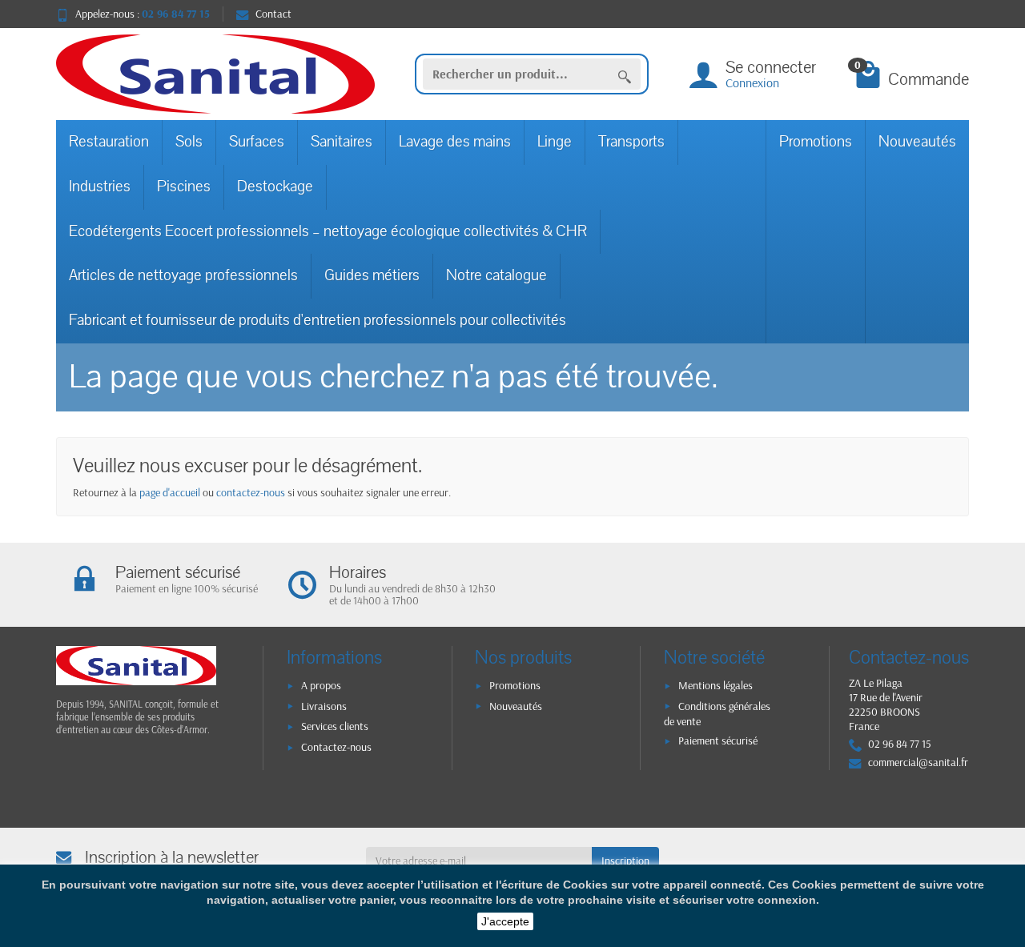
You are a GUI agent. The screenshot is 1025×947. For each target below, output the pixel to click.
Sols (189, 141)
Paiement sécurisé (718, 740)
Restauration (109, 141)
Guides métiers (372, 275)
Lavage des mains (455, 141)
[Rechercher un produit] (625, 74)
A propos (321, 685)
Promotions (815, 141)
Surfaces (256, 141)
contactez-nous (250, 492)
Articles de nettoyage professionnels (183, 275)
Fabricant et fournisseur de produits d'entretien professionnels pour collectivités (317, 320)
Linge (554, 141)
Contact (273, 13)
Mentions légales (715, 685)
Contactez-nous (336, 747)
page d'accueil (169, 492)
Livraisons (324, 706)
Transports (631, 141)
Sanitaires (341, 141)
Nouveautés (917, 141)
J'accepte (505, 921)
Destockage (275, 186)
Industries (100, 186)
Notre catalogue (496, 275)
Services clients (334, 726)
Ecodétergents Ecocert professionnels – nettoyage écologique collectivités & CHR (328, 231)
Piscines (184, 186)
